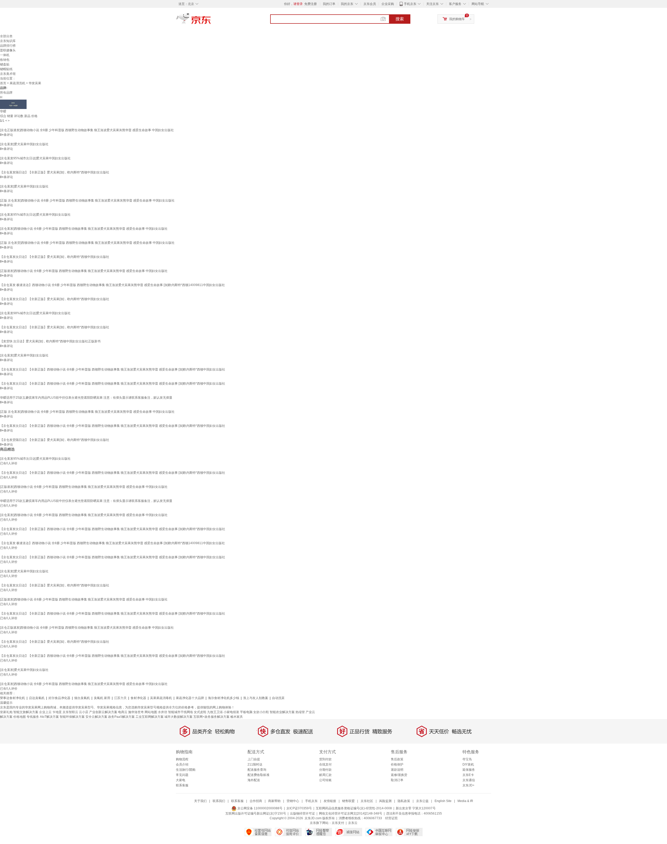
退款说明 (397, 770)
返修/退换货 (399, 775)
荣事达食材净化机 (12, 698)
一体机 (4, 55)
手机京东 (410, 4)
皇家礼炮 (6, 712)
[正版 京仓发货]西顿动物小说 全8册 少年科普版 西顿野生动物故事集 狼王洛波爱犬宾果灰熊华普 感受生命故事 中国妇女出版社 (87, 243)
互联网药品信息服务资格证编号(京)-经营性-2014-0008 (354, 808)
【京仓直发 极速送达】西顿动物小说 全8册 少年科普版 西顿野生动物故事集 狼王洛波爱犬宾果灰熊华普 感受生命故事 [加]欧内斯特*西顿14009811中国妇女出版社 (112, 285)
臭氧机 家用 (102, 698)
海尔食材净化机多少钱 (223, 698)
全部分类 (6, 36)
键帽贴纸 (6, 69)
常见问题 (182, 775)
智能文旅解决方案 (25, 712)
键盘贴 (4, 64)
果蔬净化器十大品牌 (190, 698)
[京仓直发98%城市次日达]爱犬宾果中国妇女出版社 (35, 313)
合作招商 (256, 801)
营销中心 (293, 801)
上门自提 (254, 759)
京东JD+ (468, 785)
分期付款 (325, 770)
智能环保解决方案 (72, 717)
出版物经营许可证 (302, 813)
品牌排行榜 (8, 45)
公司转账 (325, 780)
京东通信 (468, 780)
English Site (443, 801)
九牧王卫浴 (215, 712)
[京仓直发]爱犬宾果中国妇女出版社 (24, 144)
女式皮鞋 (200, 712)
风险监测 (385, 801)
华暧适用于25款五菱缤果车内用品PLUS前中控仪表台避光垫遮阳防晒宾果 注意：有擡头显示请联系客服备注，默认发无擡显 (86, 397)
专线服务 (33, 717)
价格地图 (19, 717)
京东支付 (338, 823)
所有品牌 (6, 92)
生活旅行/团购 (185, 770)
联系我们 (219, 801)
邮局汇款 (325, 775)
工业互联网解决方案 (149, 717)
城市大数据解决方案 (178, 717)
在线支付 (325, 764)
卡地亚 (57, 712)
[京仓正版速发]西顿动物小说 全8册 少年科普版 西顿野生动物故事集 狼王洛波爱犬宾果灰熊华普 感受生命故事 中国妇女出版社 (87, 130)
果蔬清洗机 (17, 83)
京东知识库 (8, 41)
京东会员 (369, 4)
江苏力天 (120, 698)
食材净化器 (138, 698)
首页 (3, 83)
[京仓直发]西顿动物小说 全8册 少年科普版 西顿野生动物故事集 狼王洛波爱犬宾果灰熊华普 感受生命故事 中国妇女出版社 (84, 228)
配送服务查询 (257, 770)
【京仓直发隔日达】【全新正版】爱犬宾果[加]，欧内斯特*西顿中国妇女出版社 (54, 172)
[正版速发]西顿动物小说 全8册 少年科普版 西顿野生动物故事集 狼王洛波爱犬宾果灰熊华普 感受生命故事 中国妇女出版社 (84, 271)
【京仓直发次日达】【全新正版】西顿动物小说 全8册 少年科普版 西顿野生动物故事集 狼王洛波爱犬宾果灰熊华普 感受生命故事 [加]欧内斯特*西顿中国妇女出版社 (112, 369)
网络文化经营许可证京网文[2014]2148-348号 (350, 813)
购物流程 (182, 759)
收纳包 (4, 60)
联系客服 (182, 785)
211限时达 (255, 764)
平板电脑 (246, 712)
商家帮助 (274, 801)
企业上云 (45, 712)
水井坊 (162, 712)
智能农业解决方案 (282, 712)
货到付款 (325, 759)
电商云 (122, 712)
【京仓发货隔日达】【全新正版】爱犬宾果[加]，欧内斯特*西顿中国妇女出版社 (54, 440)
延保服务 (468, 770)
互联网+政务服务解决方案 (211, 717)
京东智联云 (70, 712)
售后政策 (397, 759)
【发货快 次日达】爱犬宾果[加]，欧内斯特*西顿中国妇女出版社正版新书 (50, 341)
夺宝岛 (467, 759)
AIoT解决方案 (49, 717)
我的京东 (347, 4)
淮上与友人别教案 (255, 698)
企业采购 (387, 4)
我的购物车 (457, 19)
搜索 (400, 19)
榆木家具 (236, 717)
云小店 (83, 712)
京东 (211, 21)
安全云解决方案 (96, 717)
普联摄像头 (8, 50)
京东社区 (367, 801)
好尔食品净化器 (59, 698)
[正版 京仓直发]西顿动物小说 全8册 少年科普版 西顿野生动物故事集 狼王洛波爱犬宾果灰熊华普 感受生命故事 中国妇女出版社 (87, 200)
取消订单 (397, 780)
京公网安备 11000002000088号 (259, 808)
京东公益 (422, 801)
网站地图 (151, 712)
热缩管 (300, 712)
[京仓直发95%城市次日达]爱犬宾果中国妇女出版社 (35, 158)
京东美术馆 (8, 74)
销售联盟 (348, 801)
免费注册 (310, 4)
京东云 (352, 823)
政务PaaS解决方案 (121, 717)
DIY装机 (468, 764)
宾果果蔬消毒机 (161, 698)
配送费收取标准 (258, 775)
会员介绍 (182, 764)
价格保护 (397, 764)
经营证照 (391, 818)
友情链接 (330, 801)
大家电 (180, 780)
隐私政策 (404, 801)
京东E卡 (468, 775)
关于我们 (200, 801)
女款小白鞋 (261, 712)
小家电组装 (231, 712)
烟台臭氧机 (82, 698)
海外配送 (254, 780)
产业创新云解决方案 (103, 712)
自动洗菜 (278, 698)
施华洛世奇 (136, 712)
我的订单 (329, 4)
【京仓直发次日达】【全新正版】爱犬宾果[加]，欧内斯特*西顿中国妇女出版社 (54, 257)
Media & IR (465, 801)
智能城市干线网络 (180, 712)
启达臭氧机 (37, 698)
